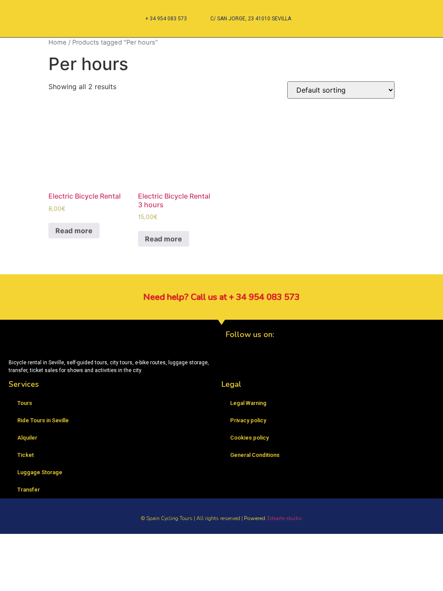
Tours (24, 403)
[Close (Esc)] (433, 9)
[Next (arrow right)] (428, 295)
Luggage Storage (39, 472)
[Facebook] (236, 364)
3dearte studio (284, 518)
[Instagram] (260, 364)
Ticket (25, 455)
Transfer (28, 489)
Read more (74, 230)
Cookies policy (249, 437)
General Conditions (254, 455)
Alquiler (27, 437)
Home (57, 42)
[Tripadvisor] (284, 364)
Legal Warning (248, 403)
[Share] (414, 9)
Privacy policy (248, 420)
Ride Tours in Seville (43, 420)
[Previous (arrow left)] (15, 295)
